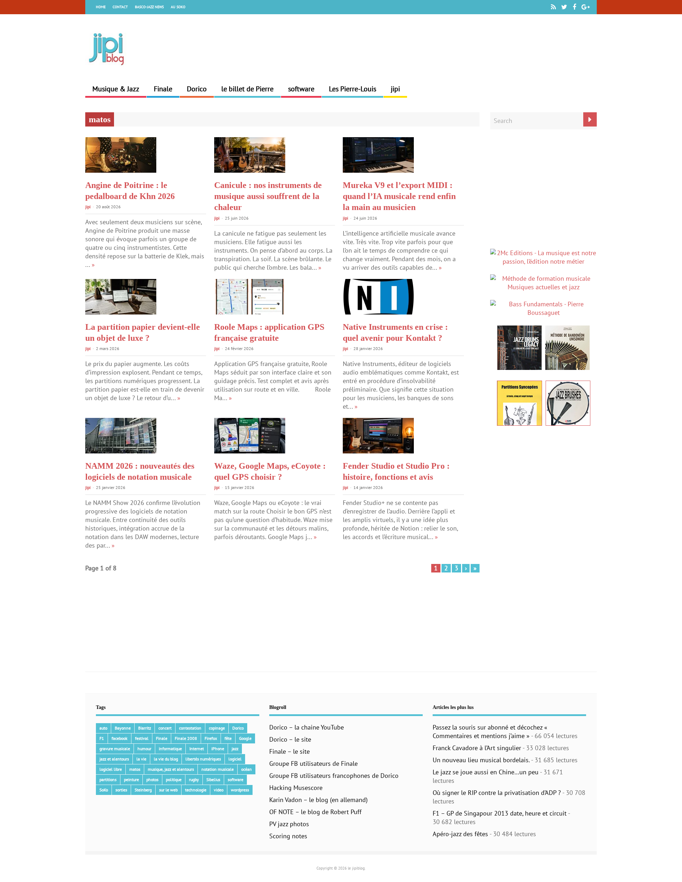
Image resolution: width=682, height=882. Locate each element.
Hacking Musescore (296, 788)
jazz (235, 748)
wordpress (240, 789)
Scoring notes (288, 836)
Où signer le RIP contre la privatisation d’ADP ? (497, 793)
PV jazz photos (289, 824)
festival (141, 738)
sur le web (168, 789)
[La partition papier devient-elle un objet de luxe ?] (120, 312)
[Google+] (585, 7)
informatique (170, 748)
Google (245, 738)
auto (103, 728)
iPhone (217, 748)
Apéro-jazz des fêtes (460, 834)
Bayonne (123, 728)
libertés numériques (203, 759)
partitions (108, 779)
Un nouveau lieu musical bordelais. (481, 760)
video (218, 789)
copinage (217, 728)
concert (165, 728)
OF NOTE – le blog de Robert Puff (315, 812)
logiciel (235, 759)
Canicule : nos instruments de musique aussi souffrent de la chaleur (268, 196)
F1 (101, 738)
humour (144, 748)
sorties (121, 789)
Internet (196, 748)
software (301, 88)
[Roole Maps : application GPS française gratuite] (249, 312)
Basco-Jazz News (149, 7)
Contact (120, 7)
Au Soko (178, 7)
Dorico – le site (290, 739)
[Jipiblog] (106, 69)
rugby (194, 779)
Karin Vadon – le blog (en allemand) (318, 800)
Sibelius (213, 779)
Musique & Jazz (115, 88)
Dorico (197, 88)
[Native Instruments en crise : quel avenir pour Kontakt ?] (378, 312)
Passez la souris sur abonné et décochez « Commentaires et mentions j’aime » (490, 731)
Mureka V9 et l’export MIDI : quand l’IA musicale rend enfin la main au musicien (399, 196)
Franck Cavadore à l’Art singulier (477, 748)
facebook (120, 738)
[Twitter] (564, 7)
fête (228, 738)
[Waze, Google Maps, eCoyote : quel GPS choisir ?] (249, 451)
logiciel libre (110, 769)
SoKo (103, 789)
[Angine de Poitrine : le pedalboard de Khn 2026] (120, 170)
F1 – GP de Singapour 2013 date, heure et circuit (500, 813)
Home (100, 7)
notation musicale (217, 769)
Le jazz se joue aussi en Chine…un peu (485, 772)
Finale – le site (289, 751)
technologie (195, 789)
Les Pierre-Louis (352, 88)
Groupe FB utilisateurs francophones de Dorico (334, 775)
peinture (131, 779)
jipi (395, 88)
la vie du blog (166, 759)
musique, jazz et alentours (171, 769)
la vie (141, 759)
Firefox (211, 738)
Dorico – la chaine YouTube (306, 727)
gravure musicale (114, 748)
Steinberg (143, 789)
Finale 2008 (186, 738)
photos (152, 779)
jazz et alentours (114, 759)
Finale (163, 88)
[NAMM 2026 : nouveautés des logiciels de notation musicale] (120, 451)
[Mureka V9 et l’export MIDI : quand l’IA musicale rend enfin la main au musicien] (378, 170)
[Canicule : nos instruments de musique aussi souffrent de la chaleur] (249, 170)
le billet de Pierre (247, 88)
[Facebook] (574, 7)
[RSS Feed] (553, 7)
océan (246, 769)
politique (174, 779)
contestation (190, 728)
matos (134, 769)
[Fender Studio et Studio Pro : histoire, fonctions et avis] (378, 451)
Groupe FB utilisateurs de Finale (313, 763)
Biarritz (144, 728)
